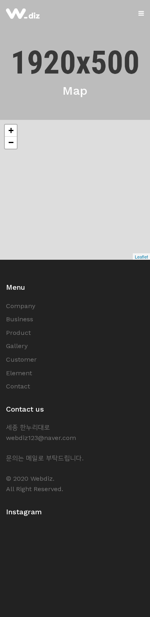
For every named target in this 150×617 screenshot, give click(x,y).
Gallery (17, 346)
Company (20, 306)
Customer (21, 359)
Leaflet (141, 256)
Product (18, 332)
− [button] (11, 142)
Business (19, 319)
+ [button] (11, 130)
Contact (18, 386)
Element (19, 373)
